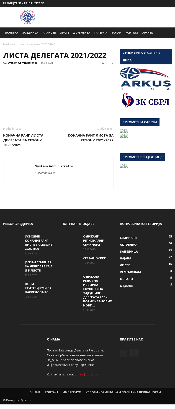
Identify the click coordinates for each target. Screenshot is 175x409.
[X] (18, 73)
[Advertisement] (118, 17)
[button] (166, 33)
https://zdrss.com (45, 172)
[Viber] (81, 73)
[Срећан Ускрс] (71, 262)
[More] (92, 73)
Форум (116, 32)
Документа (81, 32)
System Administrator (22, 62)
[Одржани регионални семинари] (71, 240)
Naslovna (9, 44)
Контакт (132, 32)
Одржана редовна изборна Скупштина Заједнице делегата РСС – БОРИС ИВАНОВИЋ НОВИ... (98, 290)
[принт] (60, 73)
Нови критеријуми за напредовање (38, 288)
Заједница (30, 32)
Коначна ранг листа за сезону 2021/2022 (90, 137)
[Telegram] (70, 73)
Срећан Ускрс (94, 258)
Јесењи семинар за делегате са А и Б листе (38, 266)
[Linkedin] (49, 73)
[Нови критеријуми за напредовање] (12, 288)
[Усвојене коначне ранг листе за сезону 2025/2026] (12, 240)
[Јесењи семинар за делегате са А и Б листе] (12, 266)
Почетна (11, 32)
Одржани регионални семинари (93, 240)
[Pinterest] (28, 73)
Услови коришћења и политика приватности (123, 392)
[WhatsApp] (39, 73)
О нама (35, 392)
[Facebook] (160, 3)
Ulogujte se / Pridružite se (23, 3)
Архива (147, 32)
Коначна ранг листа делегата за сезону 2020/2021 (23, 140)
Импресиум (72, 392)
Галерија (100, 32)
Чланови (49, 32)
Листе (64, 32)
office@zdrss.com (88, 374)
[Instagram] (168, 3)
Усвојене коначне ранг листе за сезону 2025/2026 (39, 242)
